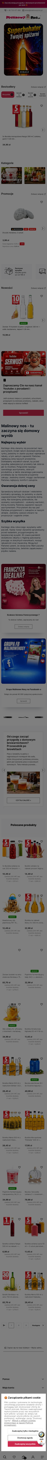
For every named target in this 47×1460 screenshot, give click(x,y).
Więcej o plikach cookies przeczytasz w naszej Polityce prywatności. (20, 1422)
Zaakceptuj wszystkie (25, 1444)
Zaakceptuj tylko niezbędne (25, 1431)
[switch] (41, 1444)
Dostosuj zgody (25, 1437)
